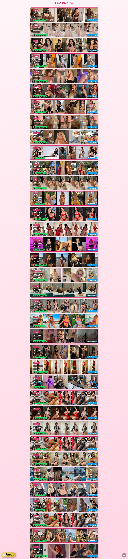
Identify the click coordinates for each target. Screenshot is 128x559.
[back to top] (124, 555)
